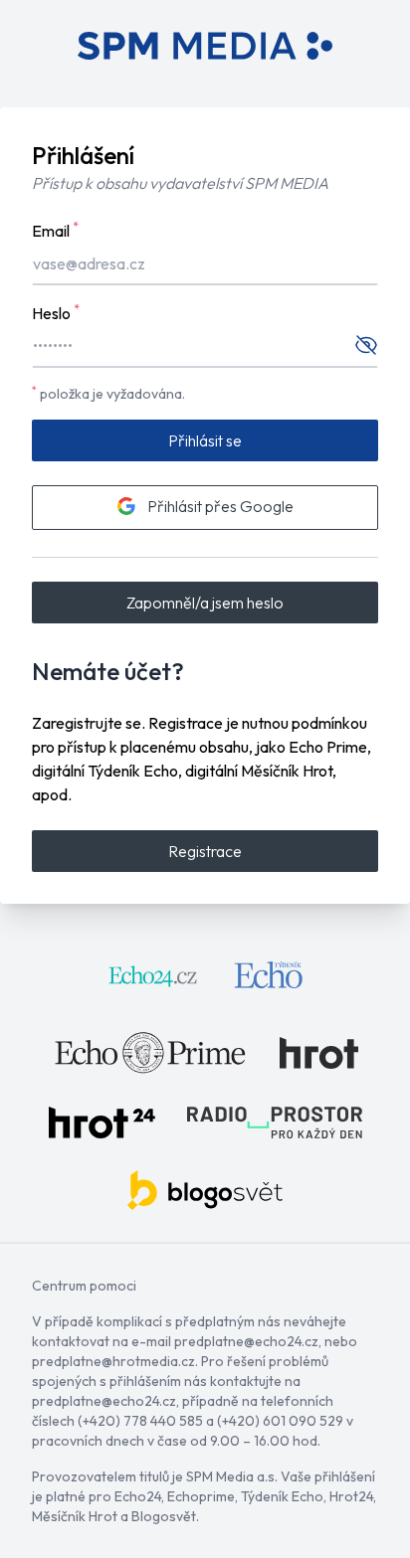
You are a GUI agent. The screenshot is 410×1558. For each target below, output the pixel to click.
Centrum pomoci (84, 1286)
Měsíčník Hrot (74, 1516)
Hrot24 (351, 1496)
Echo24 (137, 1496)
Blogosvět (163, 1516)
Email (55, 230)
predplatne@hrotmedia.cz (113, 1361)
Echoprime (201, 1496)
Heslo (56, 312)
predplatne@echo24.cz (246, 1341)
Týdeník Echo (282, 1496)
